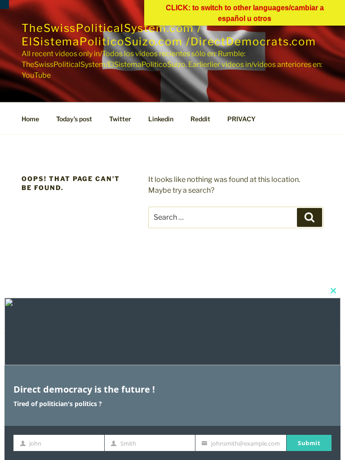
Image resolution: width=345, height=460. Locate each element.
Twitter (120, 119)
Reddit (200, 119)
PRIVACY (241, 119)
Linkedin (160, 119)
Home (30, 119)
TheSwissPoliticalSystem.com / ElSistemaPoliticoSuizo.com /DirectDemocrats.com (169, 35)
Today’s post (74, 119)
